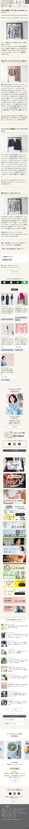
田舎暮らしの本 (5, 815)
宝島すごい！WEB (12, 815)
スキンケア (4, 349)
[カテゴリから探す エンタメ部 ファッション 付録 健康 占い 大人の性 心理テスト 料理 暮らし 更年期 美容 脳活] (14, 719)
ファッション (4, 316)
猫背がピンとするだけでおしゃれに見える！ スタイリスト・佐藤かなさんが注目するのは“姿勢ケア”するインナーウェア (21, 342)
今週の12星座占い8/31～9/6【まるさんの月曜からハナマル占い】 (18, 626)
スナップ (15, 6)
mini (26, 809)
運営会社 (12, 796)
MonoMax (14, 813)
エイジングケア (10, 349)
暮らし (3, 376)
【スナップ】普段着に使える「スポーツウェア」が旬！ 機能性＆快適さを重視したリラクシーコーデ (17, 694)
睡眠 (2, 379)
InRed (10, 809)
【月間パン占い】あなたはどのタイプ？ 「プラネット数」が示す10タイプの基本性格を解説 (17, 669)
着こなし (3, 319)
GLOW (9, 813)
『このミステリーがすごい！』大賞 (8, 817)
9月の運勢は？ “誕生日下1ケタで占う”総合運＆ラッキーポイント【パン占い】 (17, 685)
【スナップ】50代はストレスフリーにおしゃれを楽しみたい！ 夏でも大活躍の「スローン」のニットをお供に (17, 661)
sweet (22, 809)
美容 (3, 347)
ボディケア (17, 349)
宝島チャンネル (5, 809)
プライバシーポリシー (19, 796)
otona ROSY (15, 811)
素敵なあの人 (4, 811)
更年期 (10, 6)
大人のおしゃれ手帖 (16, 809)
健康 (3, 6)
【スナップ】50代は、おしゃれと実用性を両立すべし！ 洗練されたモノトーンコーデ (17, 643)
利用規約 (7, 796)
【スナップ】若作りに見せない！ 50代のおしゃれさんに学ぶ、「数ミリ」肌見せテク (17, 677)
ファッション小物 (9, 319)
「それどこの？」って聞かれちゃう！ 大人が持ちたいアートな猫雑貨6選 (17, 651)
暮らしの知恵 (7, 379)
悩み (22, 349)
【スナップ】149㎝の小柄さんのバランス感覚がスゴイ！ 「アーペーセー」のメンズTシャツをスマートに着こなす (18, 636)
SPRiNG (20, 811)
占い (20, 6)
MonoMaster (23, 813)
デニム (10, 259)
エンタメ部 (24, 6)
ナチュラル (17, 319)
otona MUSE (4, 813)
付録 (6, 6)
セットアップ (5, 259)
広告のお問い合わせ (14, 797)
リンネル (10, 811)
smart (18, 813)
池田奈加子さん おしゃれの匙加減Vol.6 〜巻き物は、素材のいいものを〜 (21, 310)
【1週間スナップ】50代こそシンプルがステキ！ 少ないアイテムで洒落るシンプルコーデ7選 (18, 703)
